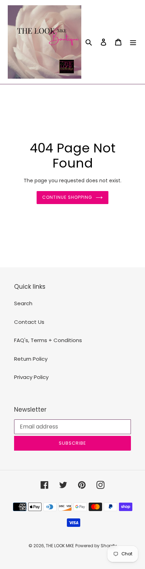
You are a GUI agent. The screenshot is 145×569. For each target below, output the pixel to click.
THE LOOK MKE (60, 546)
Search (23, 303)
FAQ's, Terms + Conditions (48, 340)
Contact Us (29, 322)
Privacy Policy (31, 377)
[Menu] (133, 42)
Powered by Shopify (96, 546)
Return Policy (31, 358)
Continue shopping (67, 197)
